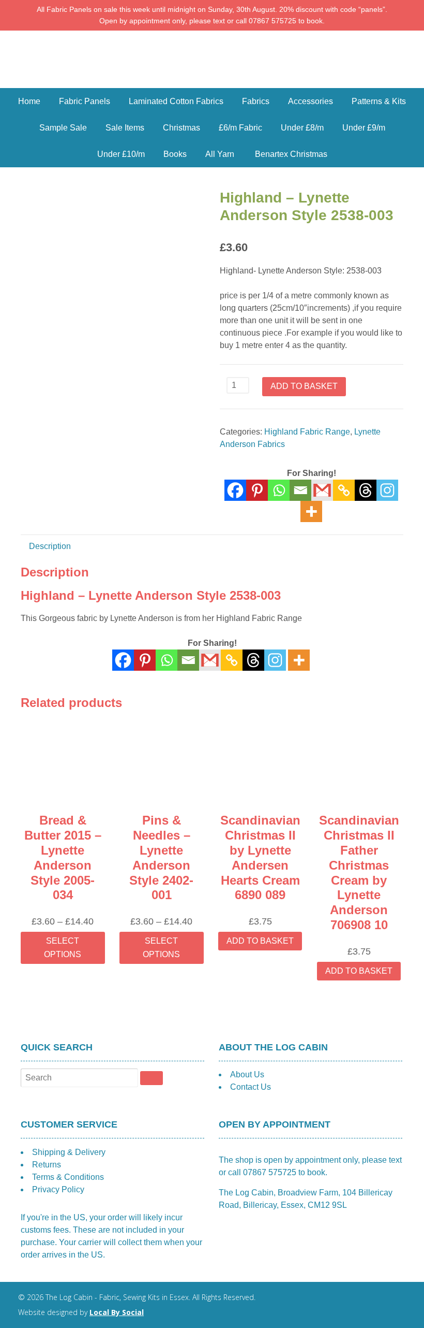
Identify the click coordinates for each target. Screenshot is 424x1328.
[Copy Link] (344, 490)
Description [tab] (50, 546)
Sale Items (124, 127)
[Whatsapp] (279, 490)
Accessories (310, 101)
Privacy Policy (58, 1189)
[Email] (300, 490)
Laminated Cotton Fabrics (176, 101)
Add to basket (304, 386)
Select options (62, 947)
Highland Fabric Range (307, 431)
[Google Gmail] (322, 490)
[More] (311, 511)
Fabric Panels (84, 101)
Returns (46, 1164)
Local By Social (116, 1312)
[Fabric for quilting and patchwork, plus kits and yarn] (212, 81)
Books (175, 154)
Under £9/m (363, 127)
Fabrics (255, 101)
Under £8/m (302, 127)
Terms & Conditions (68, 1177)
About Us (247, 1074)
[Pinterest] (257, 490)
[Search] (151, 1078)
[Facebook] (235, 490)
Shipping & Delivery (68, 1152)
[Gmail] (210, 660)
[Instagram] (387, 490)
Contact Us (250, 1086)
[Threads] (365, 490)
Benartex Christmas (291, 154)
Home (29, 101)
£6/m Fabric (240, 127)
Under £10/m (121, 154)
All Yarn (219, 154)
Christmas (181, 127)
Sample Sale (63, 127)
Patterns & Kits (379, 101)
